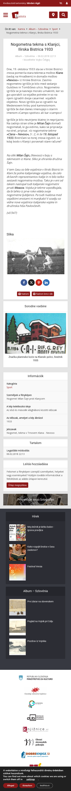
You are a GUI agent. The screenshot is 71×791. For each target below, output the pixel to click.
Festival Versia (34, 566)
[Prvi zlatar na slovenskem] (17, 607)
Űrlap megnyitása (17, 485)
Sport (9, 387)
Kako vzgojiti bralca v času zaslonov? (40, 548)
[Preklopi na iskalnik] (63, 15)
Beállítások (45, 785)
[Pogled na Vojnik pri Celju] (17, 627)
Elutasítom (27, 785)
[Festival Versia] (17, 572)
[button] (58, 340)
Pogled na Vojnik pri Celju (40, 621)
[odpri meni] (5, 15)
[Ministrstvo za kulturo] (35, 678)
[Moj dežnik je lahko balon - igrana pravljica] (17, 532)
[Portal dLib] (35, 717)
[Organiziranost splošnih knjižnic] (35, 691)
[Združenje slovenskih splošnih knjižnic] (35, 730)
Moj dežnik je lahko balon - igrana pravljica (40, 528)
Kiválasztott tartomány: (21, 3)
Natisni (25, 293)
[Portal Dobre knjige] (35, 754)
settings (30, 779)
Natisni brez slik (44, 293)
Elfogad (10, 785)
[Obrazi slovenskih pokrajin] (35, 742)
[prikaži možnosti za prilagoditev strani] (60, 3)
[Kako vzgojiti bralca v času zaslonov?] (17, 552)
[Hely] (53, 15)
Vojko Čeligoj (43, 59)
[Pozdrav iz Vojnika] (17, 647)
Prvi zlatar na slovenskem (40, 601)
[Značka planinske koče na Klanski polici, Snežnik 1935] (35, 332)
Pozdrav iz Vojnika (36, 641)
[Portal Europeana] (35, 704)
